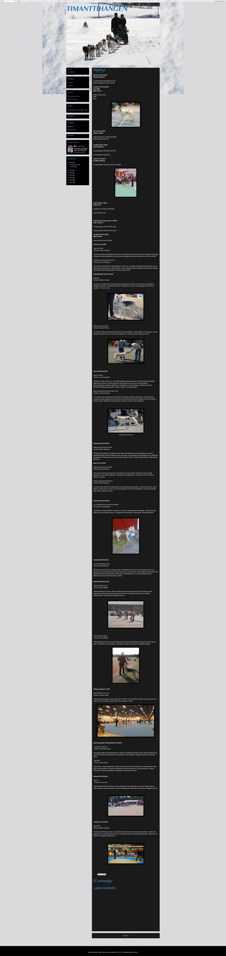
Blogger (135, 952)
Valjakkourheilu (72, 129)
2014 (71, 182)
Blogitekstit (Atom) (127, 941)
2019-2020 (74, 166)
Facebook (71, 116)
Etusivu (126, 936)
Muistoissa (71, 135)
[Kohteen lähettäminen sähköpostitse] (98, 874)
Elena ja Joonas (80, 146)
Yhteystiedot (71, 72)
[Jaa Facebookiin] (103, 874)
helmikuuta (74, 164)
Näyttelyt (70, 126)
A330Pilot (119, 952)
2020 (71, 162)
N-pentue (70, 82)
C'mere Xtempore (73, 99)
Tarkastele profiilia (79, 152)
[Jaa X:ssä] (102, 874)
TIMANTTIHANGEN (97, 9)
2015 (71, 180)
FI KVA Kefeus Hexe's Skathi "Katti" (77, 110)
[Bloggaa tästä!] (100, 874)
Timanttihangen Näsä (74, 96)
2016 (71, 177)
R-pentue (70, 85)
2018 (71, 172)
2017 (71, 175)
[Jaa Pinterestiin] (105, 874)
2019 (71, 170)
